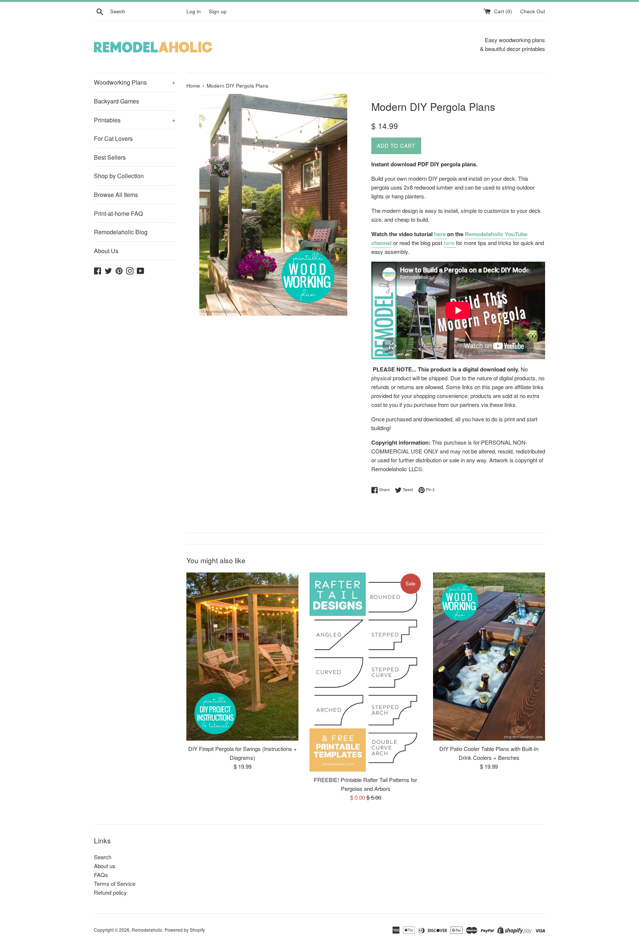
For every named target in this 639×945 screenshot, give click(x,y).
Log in (193, 11)
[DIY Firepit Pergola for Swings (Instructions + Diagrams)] (242, 656)
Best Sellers (110, 157)
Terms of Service (114, 883)
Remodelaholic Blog (121, 232)
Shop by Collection (119, 175)
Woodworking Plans (134, 82)
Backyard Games (116, 101)
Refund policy (110, 892)
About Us (106, 251)
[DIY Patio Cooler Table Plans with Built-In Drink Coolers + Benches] (489, 656)
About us (104, 866)
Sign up (218, 11)
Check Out (532, 11)
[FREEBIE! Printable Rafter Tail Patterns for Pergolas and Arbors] (366, 672)
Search (102, 857)
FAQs (101, 874)
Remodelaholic (147, 930)
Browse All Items (116, 194)
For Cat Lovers (113, 138)
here (440, 234)
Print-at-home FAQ (118, 213)
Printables (134, 120)
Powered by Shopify (185, 930)
